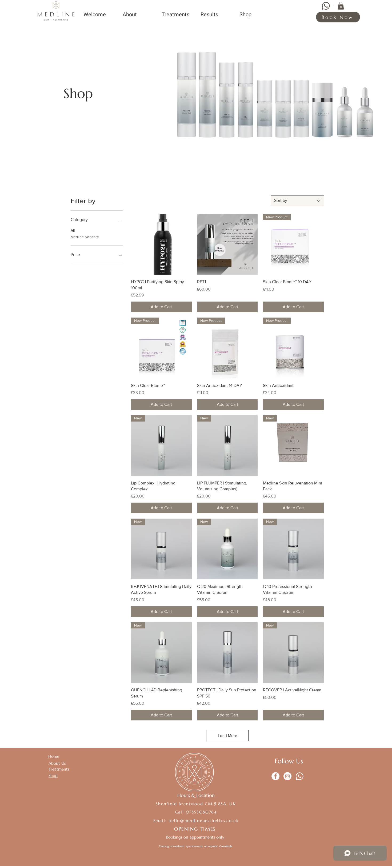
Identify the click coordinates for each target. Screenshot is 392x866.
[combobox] (297, 200)
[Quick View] (161, 244)
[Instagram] (287, 776)
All (73, 230)
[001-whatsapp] (299, 776)
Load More (227, 735)
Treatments (59, 769)
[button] (341, 6)
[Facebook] (275, 776)
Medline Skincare (85, 237)
